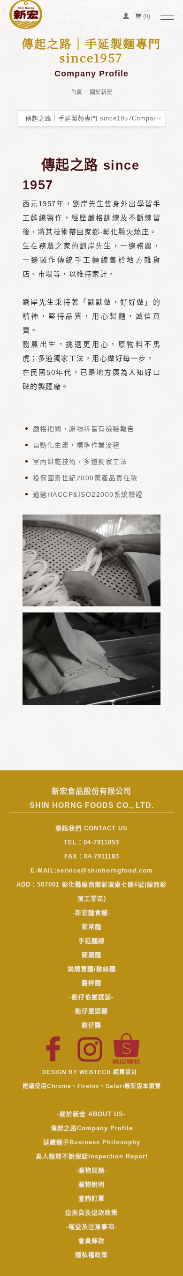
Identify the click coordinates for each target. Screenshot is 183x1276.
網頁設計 (125, 1072)
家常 (88, 926)
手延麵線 (91, 940)
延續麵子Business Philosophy (91, 1142)
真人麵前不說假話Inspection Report (92, 1156)
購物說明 (91, 1184)
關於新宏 (101, 92)
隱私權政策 (91, 1254)
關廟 (88, 954)
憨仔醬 (91, 1025)
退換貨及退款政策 (91, 1212)
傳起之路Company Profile (92, 1128)
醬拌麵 (91, 982)
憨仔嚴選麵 (91, 1011)
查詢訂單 (91, 1198)
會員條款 (91, 1240)
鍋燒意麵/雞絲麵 (92, 968)
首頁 (76, 92)
